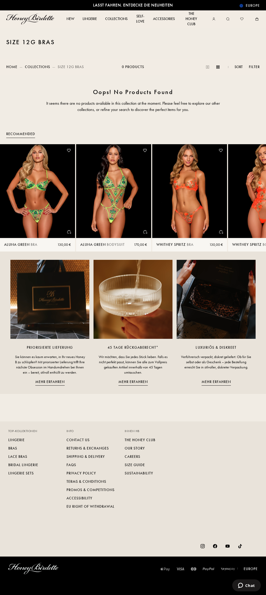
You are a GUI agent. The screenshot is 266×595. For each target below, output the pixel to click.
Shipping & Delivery (85, 456)
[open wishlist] (242, 19)
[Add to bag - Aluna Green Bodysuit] (145, 232)
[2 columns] (207, 67)
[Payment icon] (228, 569)
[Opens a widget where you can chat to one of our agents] (246, 585)
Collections (37, 67)
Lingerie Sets (21, 473)
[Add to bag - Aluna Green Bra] (69, 232)
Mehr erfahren (50, 382)
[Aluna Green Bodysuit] (113, 191)
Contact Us (78, 440)
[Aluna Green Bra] (37, 191)
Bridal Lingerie (23, 465)
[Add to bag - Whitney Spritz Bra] (221, 232)
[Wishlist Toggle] (69, 150)
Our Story (135, 448)
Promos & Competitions (90, 490)
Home (11, 67)
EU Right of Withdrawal (90, 506)
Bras (12, 448)
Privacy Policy (81, 473)
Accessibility (79, 498)
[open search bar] (228, 19)
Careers (132, 456)
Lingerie (16, 440)
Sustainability (139, 473)
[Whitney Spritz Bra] (189, 191)
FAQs (71, 465)
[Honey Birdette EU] (31, 19)
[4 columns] (218, 67)
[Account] (215, 19)
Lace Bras (17, 456)
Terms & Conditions (86, 481)
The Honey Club (140, 440)
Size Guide (135, 465)
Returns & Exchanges (87, 448)
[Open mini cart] (256, 19)
